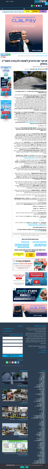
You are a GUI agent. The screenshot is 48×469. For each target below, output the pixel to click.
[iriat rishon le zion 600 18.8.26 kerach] (6, 110)
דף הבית (12, 1)
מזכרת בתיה (42, 424)
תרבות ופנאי (42, 459)
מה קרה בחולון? (25, 242)
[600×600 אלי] (6, 98)
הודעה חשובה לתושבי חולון (39, 242)
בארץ (43, 381)
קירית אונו (42, 444)
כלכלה (43, 414)
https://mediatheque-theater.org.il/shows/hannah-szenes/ (37, 224)
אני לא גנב (41, 220)
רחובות (11, 12)
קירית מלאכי (42, 445)
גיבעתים (43, 391)
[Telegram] (39, 6)
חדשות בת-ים (42, 399)
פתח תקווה (42, 443)
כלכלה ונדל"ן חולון (40, 416)
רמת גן (43, 451)
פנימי (43, 441)
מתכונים (43, 425)
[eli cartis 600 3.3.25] (24, 51)
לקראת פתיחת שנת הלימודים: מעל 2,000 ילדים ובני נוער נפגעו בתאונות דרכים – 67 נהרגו (16, 454)
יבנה (44, 410)
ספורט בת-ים (42, 432)
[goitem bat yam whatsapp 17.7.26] (6, 76)
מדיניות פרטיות (42, 352)
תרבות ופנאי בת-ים (40, 461)
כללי (44, 419)
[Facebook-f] (41, 6)
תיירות (43, 457)
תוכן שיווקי (42, 452)
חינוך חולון (42, 405)
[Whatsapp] (32, 6)
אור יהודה (42, 372)
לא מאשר (22, 467)
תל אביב (43, 458)
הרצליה (43, 395)
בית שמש (42, 383)
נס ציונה (16, 12)
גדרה (43, 390)
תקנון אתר (43, 350)
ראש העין (42, 446)
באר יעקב (21, 12)
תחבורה (43, 453)
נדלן (44, 427)
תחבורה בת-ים (41, 455)
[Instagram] (34, 6)
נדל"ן (43, 426)
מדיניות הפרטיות (10, 465)
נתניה (43, 430)
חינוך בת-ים (42, 403)
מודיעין (43, 422)
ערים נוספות (6, 12)
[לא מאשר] (46, 466)
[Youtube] (36, 6)
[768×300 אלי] (30, 285)
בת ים (27, 11)
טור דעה (43, 409)
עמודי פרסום (42, 436)
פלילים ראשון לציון (40, 440)
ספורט (43, 431)
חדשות (43, 397)
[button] (46, 3)
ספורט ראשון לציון (40, 434)
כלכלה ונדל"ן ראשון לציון (39, 418)
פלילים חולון (42, 439)
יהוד (44, 412)
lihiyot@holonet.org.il (31, 122)
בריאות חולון (42, 385)
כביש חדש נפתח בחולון (23, 436)
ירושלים (43, 413)
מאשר (27, 467)
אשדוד (43, 376)
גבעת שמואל (42, 389)
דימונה (43, 393)
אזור (44, 374)
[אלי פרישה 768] (30, 301)
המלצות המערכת (41, 394)
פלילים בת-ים (42, 438)
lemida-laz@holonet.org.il (30, 158)
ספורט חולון (42, 433)
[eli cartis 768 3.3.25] (30, 316)
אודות (7, 1)
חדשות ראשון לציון (40, 401)
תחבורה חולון (42, 456)
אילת (43, 375)
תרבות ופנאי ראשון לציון (39, 463)
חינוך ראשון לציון (41, 406)
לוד (44, 420)
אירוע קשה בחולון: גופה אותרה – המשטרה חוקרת (40, 244)
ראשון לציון (35, 11)
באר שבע (42, 379)
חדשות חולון (42, 400)
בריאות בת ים (42, 384)
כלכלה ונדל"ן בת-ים (40, 415)
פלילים (43, 437)
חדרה (43, 396)
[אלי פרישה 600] (6, 87)
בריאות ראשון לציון (40, 387)
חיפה (43, 407)
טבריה (43, 408)
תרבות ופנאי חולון (40, 55)
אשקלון (43, 377)
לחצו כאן (37, 230)
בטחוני (43, 382)
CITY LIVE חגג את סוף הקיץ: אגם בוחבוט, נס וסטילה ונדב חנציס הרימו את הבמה (22, 245)
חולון (43, 11)
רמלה (43, 450)
